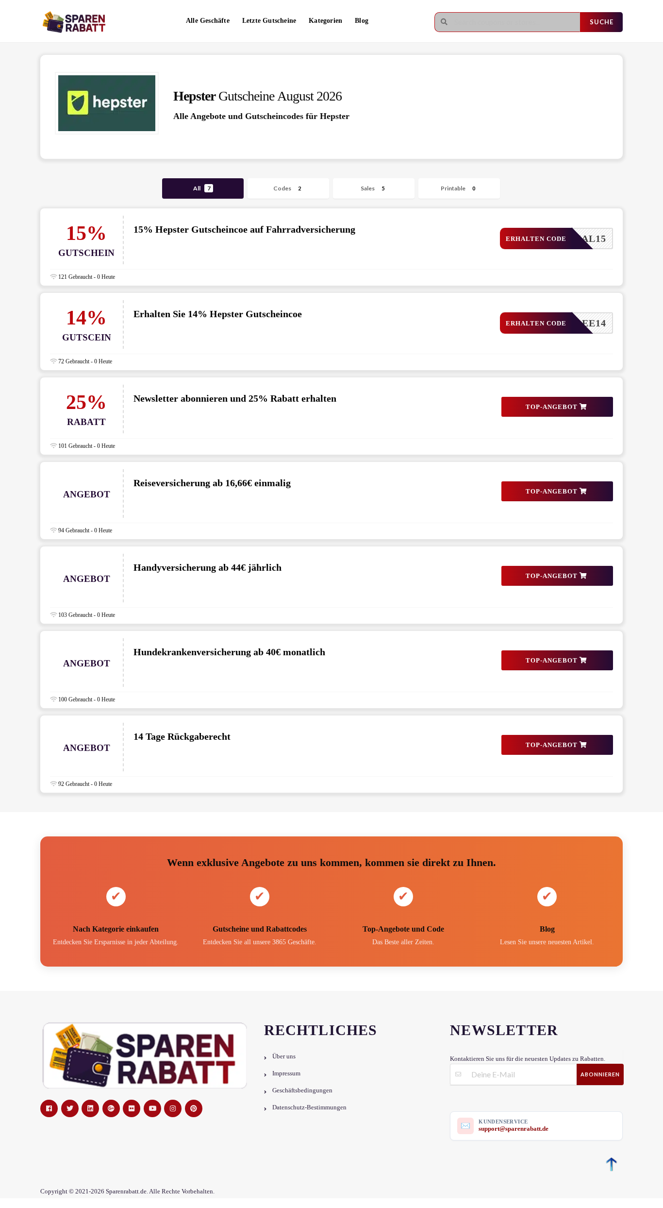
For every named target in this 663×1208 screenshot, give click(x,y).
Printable (458, 188)
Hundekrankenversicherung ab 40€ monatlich (229, 652)
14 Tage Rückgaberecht (182, 736)
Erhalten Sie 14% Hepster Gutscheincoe (217, 313)
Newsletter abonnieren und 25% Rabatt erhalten (234, 398)
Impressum (286, 1073)
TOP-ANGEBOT (553, 406)
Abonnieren (600, 1074)
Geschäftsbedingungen (302, 1090)
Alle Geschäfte (208, 20)
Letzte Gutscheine (269, 20)
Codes (287, 188)
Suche (601, 22)
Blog (361, 20)
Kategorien (325, 20)
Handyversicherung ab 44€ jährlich (207, 567)
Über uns (284, 1056)
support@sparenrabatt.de (513, 1128)
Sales (372, 188)
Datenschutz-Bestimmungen (309, 1107)
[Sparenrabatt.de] (76, 22)
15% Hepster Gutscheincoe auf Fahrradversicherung (244, 229)
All (201, 188)
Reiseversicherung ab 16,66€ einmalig (212, 482)
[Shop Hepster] (107, 103)
